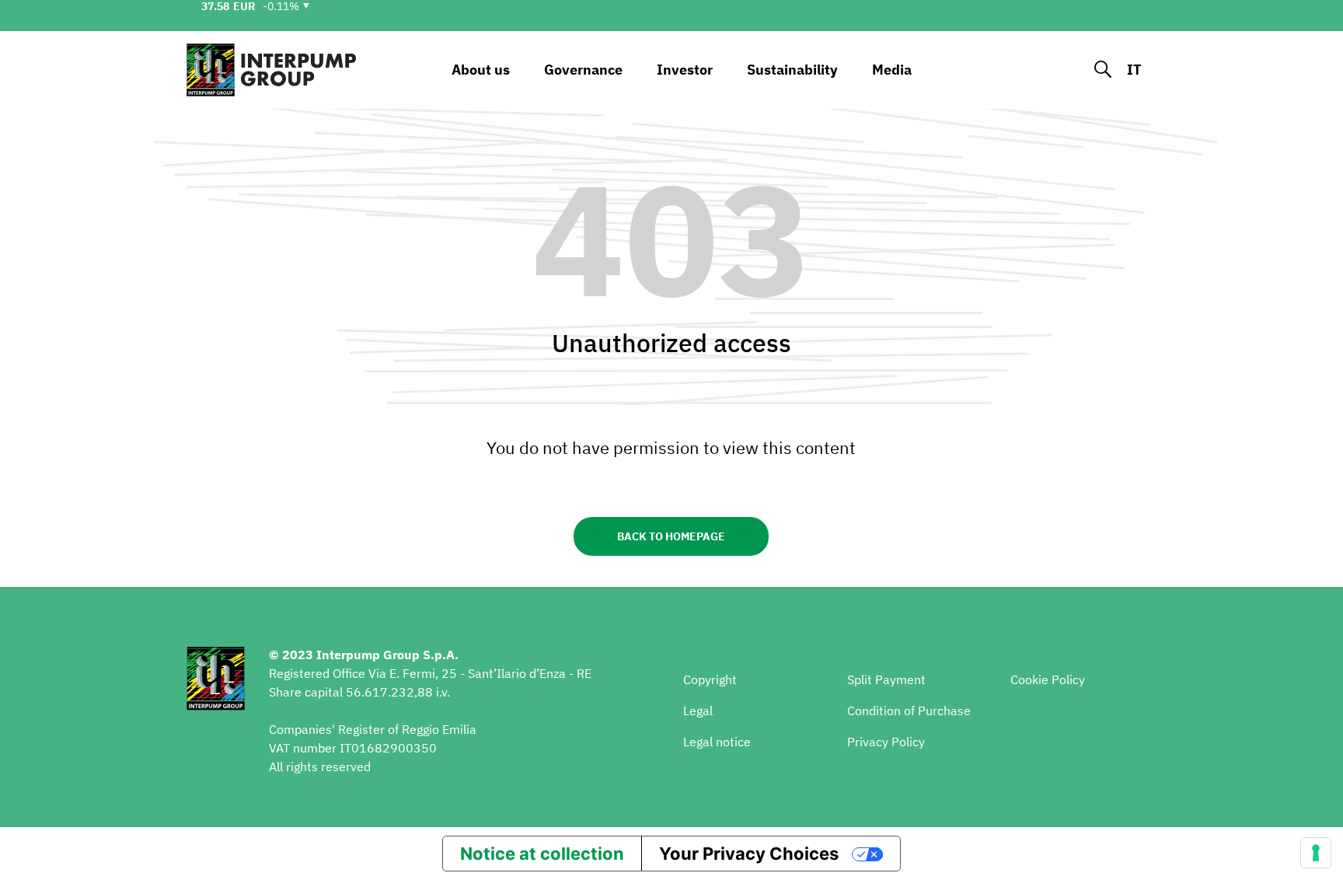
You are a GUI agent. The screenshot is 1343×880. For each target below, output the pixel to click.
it (1134, 70)
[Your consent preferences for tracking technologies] (1316, 853)
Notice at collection (542, 853)
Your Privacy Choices (749, 853)
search (1102, 70)
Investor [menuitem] (685, 70)
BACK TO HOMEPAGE (671, 536)
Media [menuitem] (892, 70)
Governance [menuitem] (583, 70)
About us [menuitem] (481, 70)
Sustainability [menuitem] (792, 70)
